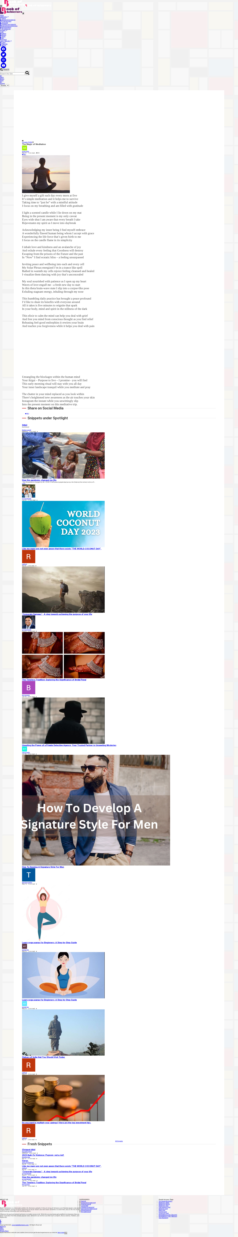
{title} (24, 425)
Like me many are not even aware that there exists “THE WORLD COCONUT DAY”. (61, 548)
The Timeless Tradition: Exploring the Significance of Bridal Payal (54, 680)
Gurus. (25, 1160)
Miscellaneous (6, 27)
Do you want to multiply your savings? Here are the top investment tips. (56, 1122)
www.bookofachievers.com (20, 1225)
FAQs (1, 1228)
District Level (163, 1212)
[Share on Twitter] (23, 154)
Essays (4, 39)
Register (5, 44)
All (2, 32)
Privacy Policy (4, 1231)
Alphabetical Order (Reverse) (168, 1216)
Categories (3, 17)
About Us (3, 1226)
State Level (162, 1210)
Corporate (4, 23)
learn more (61, 1232)
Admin (3, 45)
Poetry (2, 77)
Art (2, 38)
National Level (163, 1209)
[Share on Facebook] (24, 154)
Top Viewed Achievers (165, 1201)
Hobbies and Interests (8, 24)
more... (24, 483)
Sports (3, 18)
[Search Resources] (27, 73)
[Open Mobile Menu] (1, 6)
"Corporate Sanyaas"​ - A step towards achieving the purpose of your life (57, 614)
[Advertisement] (104, 118)
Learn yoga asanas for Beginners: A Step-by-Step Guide (49, 942)
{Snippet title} (28, 1149)
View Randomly (163, 1218)
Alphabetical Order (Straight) (168, 1215)
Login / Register (5, 41)
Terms (2, 1229)
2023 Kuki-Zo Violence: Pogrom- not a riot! (43, 1155)
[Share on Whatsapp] (25, 154)
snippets (25, 142)
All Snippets (119, 1141)
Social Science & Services (9, 26)
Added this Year (164, 1206)
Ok (66, 1233)
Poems (3, 33)
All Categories (6, 29)
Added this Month (164, 1204)
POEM (30, 142)
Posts (3, 36)
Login (3, 42)
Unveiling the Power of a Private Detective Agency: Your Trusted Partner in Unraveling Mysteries (69, 745)
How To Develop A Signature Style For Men (43, 867)
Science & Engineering (8, 20)
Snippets (3, 30)
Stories (3, 35)
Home (2, 15)
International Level (164, 1207)
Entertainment (6, 21)
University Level (164, 1213)
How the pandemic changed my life (39, 480)
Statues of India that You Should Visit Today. (43, 1057)
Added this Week (164, 1202)
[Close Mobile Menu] (23, 13)
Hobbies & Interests (87, 1207)
